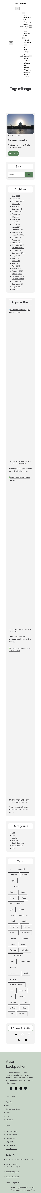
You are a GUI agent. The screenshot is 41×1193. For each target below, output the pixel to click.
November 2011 (18, 279)
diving (23, 892)
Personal (13, 950)
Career (8, 1112)
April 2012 (16, 266)
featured (13, 898)
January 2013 (17, 243)
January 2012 (17, 274)
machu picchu (24, 915)
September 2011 (18, 284)
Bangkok (13, 875)
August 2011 (16, 287)
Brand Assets (10, 1145)
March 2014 (16, 227)
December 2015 (18, 201)
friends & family (16, 904)
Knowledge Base (11, 1131)
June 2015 (16, 204)
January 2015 (17, 209)
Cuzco (12, 892)
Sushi (26, 973)
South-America (24, 26)
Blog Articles (10, 1142)
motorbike (14, 927)
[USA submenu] (23, 38)
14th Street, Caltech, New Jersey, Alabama (20, 1159)
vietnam (13, 1008)
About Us (9, 1102)
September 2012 (18, 253)
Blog (13, 835)
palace (12, 944)
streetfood (14, 973)
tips (11, 991)
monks (24, 921)
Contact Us (9, 1119)
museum (26, 927)
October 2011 (17, 281)
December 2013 (18, 235)
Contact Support (11, 1134)
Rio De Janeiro (15, 956)
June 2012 (16, 261)
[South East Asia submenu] (30, 56)
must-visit (26, 933)
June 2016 (16, 196)
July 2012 (15, 258)
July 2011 (15, 289)
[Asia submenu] (23, 13)
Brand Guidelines (11, 1149)
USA (21, 38)
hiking (21, 910)
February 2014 (17, 230)
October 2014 (17, 211)
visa (11, 1014)
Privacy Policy (10, 1138)
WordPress (31, 1190)
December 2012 (18, 245)
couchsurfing (15, 886)
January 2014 (17, 232)
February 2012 (17, 271)
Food (24, 898)
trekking (13, 1002)
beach (24, 875)
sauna (12, 962)
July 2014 (15, 217)
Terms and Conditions (13, 1109)
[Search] (28, 174)
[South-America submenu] (30, 26)
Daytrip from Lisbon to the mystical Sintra (19, 801)
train (11, 996)
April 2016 (16, 199)
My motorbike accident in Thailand (20, 630)
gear (11, 910)
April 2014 (16, 224)
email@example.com (12, 1172)
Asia (21, 13)
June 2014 (16, 219)
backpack (21, 869)
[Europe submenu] (25, 45)
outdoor (25, 938)
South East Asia (24, 56)
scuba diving (25, 962)
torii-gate (22, 991)
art (11, 869)
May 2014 (15, 222)
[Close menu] (18, 8)
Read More (14, 154)
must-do (13, 933)
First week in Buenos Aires (17, 140)
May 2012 (15, 263)
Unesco (25, 1002)
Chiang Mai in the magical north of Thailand (20, 462)
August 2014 (16, 214)
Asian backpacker (20, 3)
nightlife (13, 938)
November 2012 (18, 248)
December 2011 (18, 276)
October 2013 (17, 237)
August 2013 (16, 240)
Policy (8, 1105)
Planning (15, 840)
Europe (22, 45)
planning (25, 950)
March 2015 (16, 206)
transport (22, 996)
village (24, 1008)
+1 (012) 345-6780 (12, 1177)
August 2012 (16, 256)
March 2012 (16, 269)
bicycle (12, 881)
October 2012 (17, 250)
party (23, 944)
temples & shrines (16, 985)
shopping (13, 967)
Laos (12, 915)
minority (13, 921)
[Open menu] (11, 43)
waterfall (22, 1014)
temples (13, 979)
